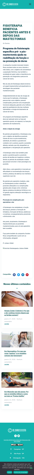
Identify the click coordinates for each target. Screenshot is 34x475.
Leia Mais (6, 324)
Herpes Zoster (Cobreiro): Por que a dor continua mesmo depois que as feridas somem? (16, 313)
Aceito (9, 472)
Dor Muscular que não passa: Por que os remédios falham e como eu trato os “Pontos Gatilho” (16, 394)
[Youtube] (18, 436)
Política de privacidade (20, 472)
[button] (30, 4)
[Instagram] (15, 436)
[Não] (31, 468)
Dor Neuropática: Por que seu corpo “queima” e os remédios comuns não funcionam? (15, 353)
